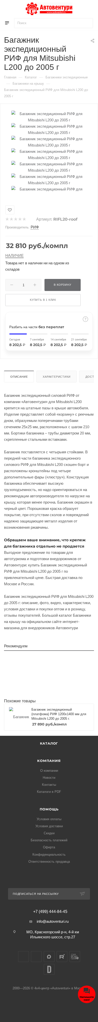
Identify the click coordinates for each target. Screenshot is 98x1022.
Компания (49, 761)
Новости (49, 778)
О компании (49, 770)
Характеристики (56, 376)
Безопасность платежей (49, 840)
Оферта (49, 847)
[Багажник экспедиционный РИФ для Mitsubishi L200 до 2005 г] (49, 116)
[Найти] (87, 23)
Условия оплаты (49, 819)
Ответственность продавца (49, 861)
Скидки (49, 833)
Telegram (36, 956)
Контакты (49, 785)
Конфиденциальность (49, 854)
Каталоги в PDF (49, 792)
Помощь (49, 809)
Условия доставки (49, 826)
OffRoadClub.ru (74, 956)
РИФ (35, 227)
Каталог (49, 743)
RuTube (62, 956)
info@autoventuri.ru (53, 921)
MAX (49, 956)
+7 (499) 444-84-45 (50, 912)
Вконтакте (23, 956)
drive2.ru (49, 969)
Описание (19, 376)
